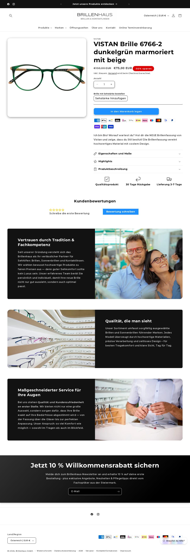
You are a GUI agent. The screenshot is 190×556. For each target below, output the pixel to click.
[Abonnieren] (118, 491)
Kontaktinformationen (106, 551)
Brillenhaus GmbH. (24, 551)
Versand (112, 73)
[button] (10, 15)
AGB (81, 551)
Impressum (125, 551)
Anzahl (97, 78)
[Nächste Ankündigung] (129, 4)
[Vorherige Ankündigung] (61, 4)
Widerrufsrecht (44, 551)
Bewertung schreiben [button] (120, 211)
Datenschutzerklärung (65, 551)
